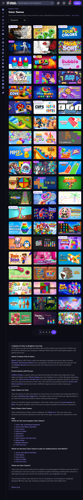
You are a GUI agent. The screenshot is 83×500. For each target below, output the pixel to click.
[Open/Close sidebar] (3, 3)
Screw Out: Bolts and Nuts (26, 427)
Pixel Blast (20, 455)
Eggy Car (33, 396)
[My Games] (64, 3)
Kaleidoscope (24, 396)
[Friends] (58, 3)
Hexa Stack (20, 440)
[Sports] (3, 77)
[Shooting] (3, 70)
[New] (3, 16)
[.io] (3, 63)
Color (17, 9)
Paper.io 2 (52, 412)
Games (11, 9)
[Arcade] (3, 46)
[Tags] (3, 93)
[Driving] (3, 60)
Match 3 (15, 360)
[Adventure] (3, 42)
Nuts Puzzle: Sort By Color (29, 379)
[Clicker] (3, 56)
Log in (77, 3)
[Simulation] (3, 73)
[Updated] (3, 23)
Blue (13, 404)
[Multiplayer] (3, 30)
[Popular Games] (3, 20)
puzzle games (67, 402)
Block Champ (34, 377)
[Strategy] (3, 80)
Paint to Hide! (21, 431)
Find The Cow (21, 445)
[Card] (3, 53)
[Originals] (3, 27)
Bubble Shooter (21, 365)
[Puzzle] (3, 66)
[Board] (3, 49)
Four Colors (20, 429)
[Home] (3, 9)
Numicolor (20, 434)
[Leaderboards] (3, 34)
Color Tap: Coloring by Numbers (28, 425)
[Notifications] (70, 3)
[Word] (3, 87)
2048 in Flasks (17, 375)
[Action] (3, 39)
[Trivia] (3, 84)
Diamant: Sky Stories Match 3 (23, 363)
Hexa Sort (19, 436)
